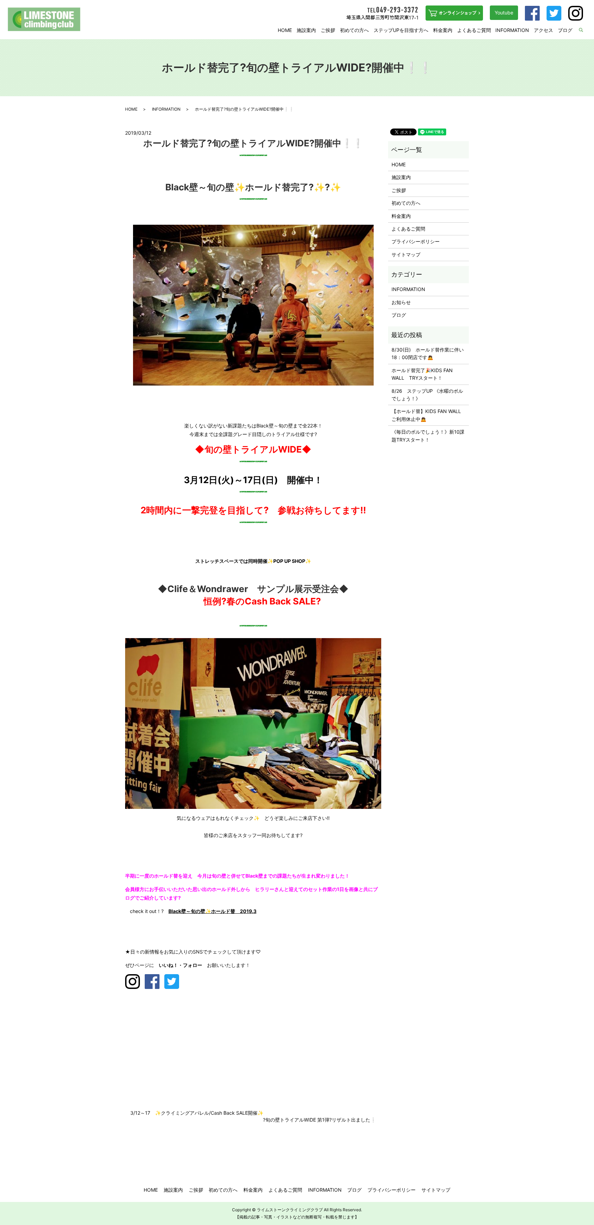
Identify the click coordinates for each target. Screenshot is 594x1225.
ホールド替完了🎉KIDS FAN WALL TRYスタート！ (422, 374)
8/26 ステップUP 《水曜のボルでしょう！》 (427, 394)
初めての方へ (354, 30)
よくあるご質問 (474, 30)
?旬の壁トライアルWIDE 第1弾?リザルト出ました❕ (319, 1120)
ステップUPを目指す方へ (401, 30)
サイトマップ (406, 254)
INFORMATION (512, 30)
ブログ (565, 30)
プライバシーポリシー (416, 241)
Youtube (504, 12)
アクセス (543, 30)
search (585, 30)
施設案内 (306, 30)
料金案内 (442, 30)
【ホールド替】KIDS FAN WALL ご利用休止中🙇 (428, 415)
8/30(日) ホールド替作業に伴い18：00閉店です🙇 (428, 353)
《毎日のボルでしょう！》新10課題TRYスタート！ (428, 435)
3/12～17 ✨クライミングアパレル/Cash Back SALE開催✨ (196, 1113)
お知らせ (401, 302)
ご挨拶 (328, 30)
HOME (285, 30)
